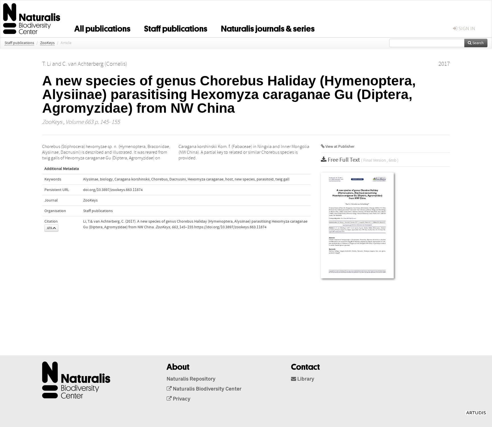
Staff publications (175, 27)
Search (478, 43)
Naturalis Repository (191, 379)
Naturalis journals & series (268, 27)
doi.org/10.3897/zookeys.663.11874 (113, 190)
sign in (466, 29)
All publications (102, 27)
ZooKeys (47, 43)
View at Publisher (339, 146)
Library (305, 379)
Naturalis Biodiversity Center (206, 389)
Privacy (181, 399)
